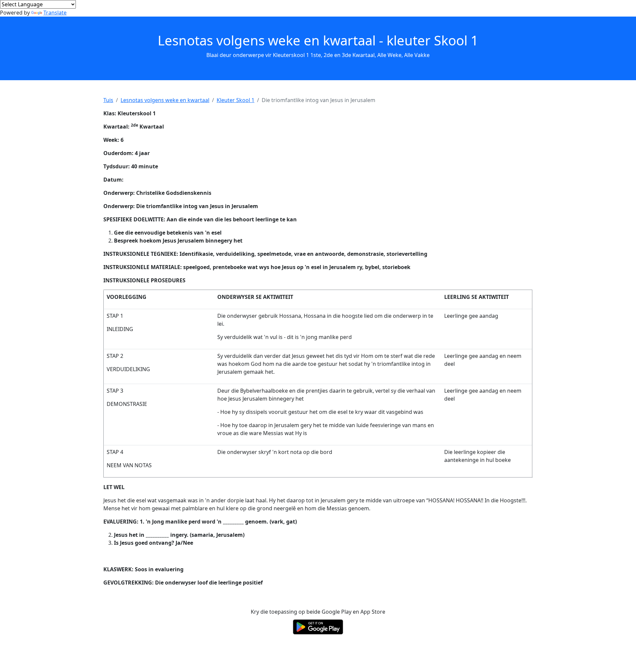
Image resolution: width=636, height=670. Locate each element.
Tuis (108, 100)
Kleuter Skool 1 (235, 100)
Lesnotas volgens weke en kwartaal (165, 100)
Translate (55, 12)
